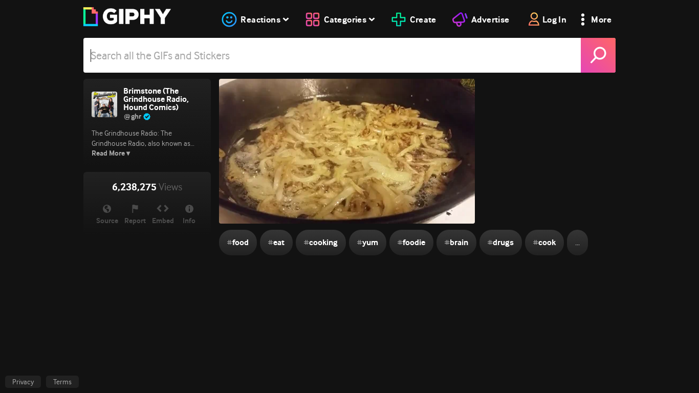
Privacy (23, 382)
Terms (62, 382)
